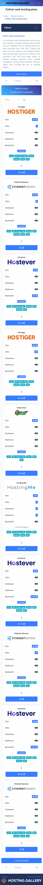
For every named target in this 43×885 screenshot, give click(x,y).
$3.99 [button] (20, 398)
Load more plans (22, 860)
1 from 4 (17, 81)
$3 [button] (20, 248)
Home (5, 16)
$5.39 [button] (20, 549)
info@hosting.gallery (34, 877)
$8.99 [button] (20, 774)
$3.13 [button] (20, 323)
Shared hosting (17, 16)
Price (7, 99)
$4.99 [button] (20, 473)
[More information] (21, 166)
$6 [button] (20, 699)
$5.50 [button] (20, 624)
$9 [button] (20, 849)
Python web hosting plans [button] (14, 36)
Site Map (4, 877)
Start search (21, 74)
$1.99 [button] (20, 172)
